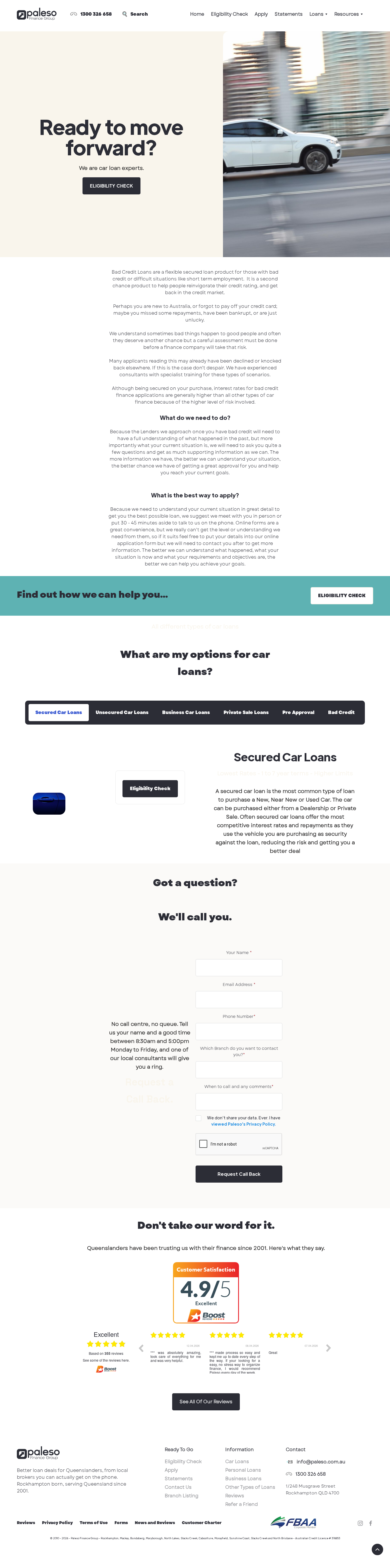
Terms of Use (94, 1523)
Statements (289, 14)
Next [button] (328, 1348)
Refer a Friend (241, 1504)
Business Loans (243, 1478)
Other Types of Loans (250, 1487)
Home (197, 14)
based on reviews (106, 1353)
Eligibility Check (229, 14)
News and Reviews (155, 1523)
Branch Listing (181, 1495)
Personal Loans (243, 1470)
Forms (121, 1523)
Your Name (239, 952)
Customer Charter (202, 1523)
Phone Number (239, 1016)
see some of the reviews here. (106, 1360)
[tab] (59, 712)
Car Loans (237, 1461)
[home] (37, 14)
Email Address (239, 984)
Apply (261, 14)
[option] (175, 1352)
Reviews (234, 1495)
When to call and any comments (239, 1086)
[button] (318, 14)
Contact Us (178, 1487)
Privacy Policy (57, 1523)
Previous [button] (140, 1348)
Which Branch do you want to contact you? (239, 1051)
